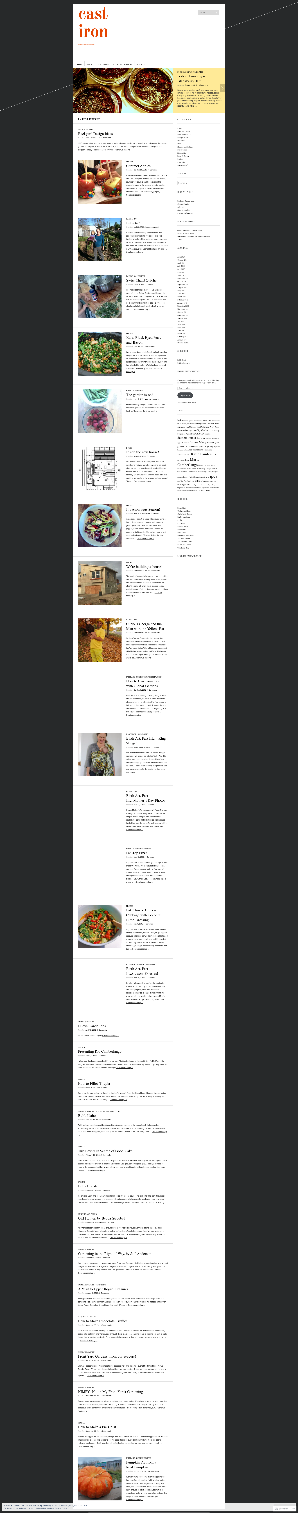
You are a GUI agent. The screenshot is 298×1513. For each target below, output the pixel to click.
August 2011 (182, 318)
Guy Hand (216, 446)
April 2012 (181, 293)
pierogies (215, 471)
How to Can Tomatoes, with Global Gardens (143, 683)
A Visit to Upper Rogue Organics (103, 1288)
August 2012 (182, 287)
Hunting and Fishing (87, 1214)
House (129, 448)
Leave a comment (104, 137)
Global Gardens (192, 446)
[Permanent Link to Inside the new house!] (100, 489)
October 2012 (182, 281)
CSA (197, 433)
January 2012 (182, 303)
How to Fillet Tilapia (94, 1083)
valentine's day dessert (201, 487)
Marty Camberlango (188, 462)
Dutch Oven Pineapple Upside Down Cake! (193, 236)
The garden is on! (139, 394)
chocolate (180, 430)
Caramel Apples (138, 165)
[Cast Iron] (125, 15)
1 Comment (152, 169)
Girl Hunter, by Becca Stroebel (101, 1218)
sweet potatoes (196, 485)
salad (197, 481)
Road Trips (115, 1111)
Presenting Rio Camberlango (100, 1051)
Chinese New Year (210, 426)
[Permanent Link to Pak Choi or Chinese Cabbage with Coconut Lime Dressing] (100, 947)
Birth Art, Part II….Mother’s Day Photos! (146, 798)
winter (187, 491)
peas (203, 471)
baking (181, 420)
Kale (188, 454)
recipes (210, 476)
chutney (187, 430)
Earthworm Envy (183, 517)
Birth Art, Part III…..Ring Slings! (146, 740)
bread (179, 424)
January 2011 (182, 339)
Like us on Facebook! (189, 556)
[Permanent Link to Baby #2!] (100, 260)
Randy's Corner (183, 156)
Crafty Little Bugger (184, 514)
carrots (204, 423)
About (90, 64)
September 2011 (183, 315)
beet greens (189, 421)
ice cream (193, 449)
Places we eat (102, 1111)
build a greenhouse (188, 424)
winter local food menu (200, 490)
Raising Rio (131, 219)
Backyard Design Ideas (95, 133)
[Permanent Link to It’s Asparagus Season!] (100, 546)
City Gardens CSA (122, 64)
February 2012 (182, 299)
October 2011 (182, 312)
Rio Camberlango (187, 481)
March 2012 (181, 296)
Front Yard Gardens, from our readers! (107, 1356)
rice (178, 481)
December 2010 (183, 342)
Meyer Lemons (204, 465)
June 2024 (181, 256)
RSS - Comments (183, 363)
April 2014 (181, 263)
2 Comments (150, 456)
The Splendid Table (184, 541)
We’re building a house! (144, 566)
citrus (194, 430)
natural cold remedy (198, 469)
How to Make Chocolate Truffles (102, 1320)
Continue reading (124, 149)
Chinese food (195, 426)
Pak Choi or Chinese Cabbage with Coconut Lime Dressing (143, 914)
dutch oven (201, 438)
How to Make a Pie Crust (97, 1426)
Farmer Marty (198, 442)
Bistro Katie (181, 508)
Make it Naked (182, 526)
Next (222, 88)
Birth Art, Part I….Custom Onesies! (142, 971)
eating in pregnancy (212, 438)
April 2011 (181, 330)
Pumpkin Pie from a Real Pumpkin (141, 1464)
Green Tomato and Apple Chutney (190, 230)
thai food (204, 485)
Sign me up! (185, 395)
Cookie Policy (61, 1508)
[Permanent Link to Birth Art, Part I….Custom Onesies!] (100, 1006)
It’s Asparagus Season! (143, 509)
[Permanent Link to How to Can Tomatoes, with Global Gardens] (100, 718)
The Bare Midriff (183, 538)
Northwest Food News (185, 535)
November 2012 (183, 278)
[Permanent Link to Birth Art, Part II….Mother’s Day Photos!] (100, 833)
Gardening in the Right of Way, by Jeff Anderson (114, 1253)
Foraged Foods (183, 137)
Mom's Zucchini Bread (185, 233)
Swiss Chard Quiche (141, 280)
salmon (204, 481)
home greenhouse (183, 450)
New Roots (181, 532)
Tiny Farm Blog (183, 547)
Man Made (181, 529)
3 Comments (203, 85)
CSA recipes (205, 433)
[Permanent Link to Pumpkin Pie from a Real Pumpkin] (100, 1499)
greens (202, 446)
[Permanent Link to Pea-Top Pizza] (100, 890)
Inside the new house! (142, 451)
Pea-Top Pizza (136, 852)
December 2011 (183, 306)
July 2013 (181, 266)
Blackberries (198, 421)
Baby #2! (133, 222)
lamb (213, 455)
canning (197, 423)
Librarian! (181, 523)
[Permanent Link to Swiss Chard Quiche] (100, 317)
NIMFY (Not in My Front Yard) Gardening (110, 1391)
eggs (178, 443)
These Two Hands (184, 544)
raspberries (200, 477)
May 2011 (181, 327)
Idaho (200, 449)
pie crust (208, 471)
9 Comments (107, 1325)
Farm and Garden (134, 390)
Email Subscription (189, 371)
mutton (189, 469)
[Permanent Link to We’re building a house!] (100, 603)
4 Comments (154, 747)
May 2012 (181, 290)
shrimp (209, 481)
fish (208, 442)
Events (129, 964)
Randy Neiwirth (189, 477)
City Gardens (202, 430)
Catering (103, 64)
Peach (199, 471)
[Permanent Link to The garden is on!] (100, 432)
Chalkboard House (184, 511)
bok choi (217, 421)
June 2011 (181, 324)
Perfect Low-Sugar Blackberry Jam (191, 78)
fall (182, 443)
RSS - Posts (181, 360)
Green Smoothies (183, 210)
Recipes (141, 64)
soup (214, 480)
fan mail (186, 443)
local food (185, 459)
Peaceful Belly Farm (190, 471)
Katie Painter (201, 454)
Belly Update (88, 1186)
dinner (192, 437)
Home (79, 64)
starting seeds (183, 484)
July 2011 (181, 321)
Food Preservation (186, 72)
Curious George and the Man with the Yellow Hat (145, 626)
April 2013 (181, 275)
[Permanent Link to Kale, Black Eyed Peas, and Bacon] (100, 375)
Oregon (208, 468)
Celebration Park (183, 427)
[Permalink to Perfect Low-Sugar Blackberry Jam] (123, 89)
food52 (180, 520)
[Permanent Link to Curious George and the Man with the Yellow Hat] (100, 661)
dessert (182, 437)
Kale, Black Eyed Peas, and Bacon (143, 340)
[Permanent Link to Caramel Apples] (100, 203)
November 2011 (183, 309)
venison (213, 487)
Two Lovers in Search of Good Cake (105, 1150)
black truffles (208, 420)
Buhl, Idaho (87, 1115)
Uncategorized (85, 129)
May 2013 (181, 272)
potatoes (180, 477)
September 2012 (183, 284)
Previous (75, 88)
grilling (210, 446)
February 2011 (182, 336)
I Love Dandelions (92, 1025)
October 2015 (182, 260)
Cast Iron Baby (213, 423)
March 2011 (181, 333)
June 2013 (181, 269)
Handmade (131, 734)
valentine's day (189, 487)
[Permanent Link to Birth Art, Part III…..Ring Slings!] (100, 775)
